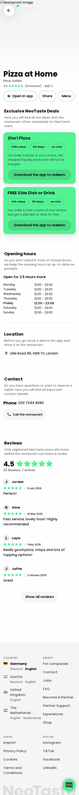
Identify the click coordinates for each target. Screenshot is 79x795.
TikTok (48, 751)
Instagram (52, 742)
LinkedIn (50, 767)
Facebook (51, 759)
